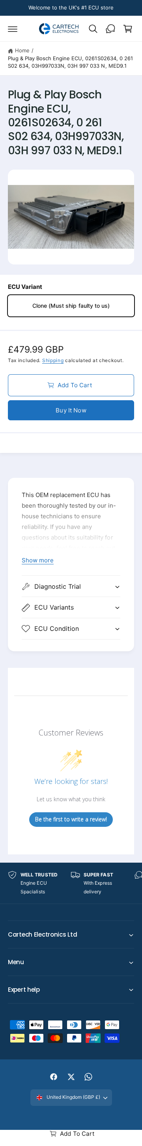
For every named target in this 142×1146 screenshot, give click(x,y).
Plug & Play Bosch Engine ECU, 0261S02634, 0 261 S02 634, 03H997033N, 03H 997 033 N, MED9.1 (70, 62)
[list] (71, 883)
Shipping (53, 360)
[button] (12, 28)
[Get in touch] (110, 28)
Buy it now (71, 410)
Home (22, 50)
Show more (38, 560)
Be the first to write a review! (71, 819)
